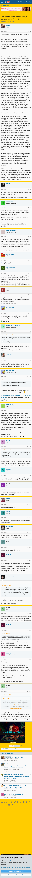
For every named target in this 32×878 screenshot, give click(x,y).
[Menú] (2, 2)
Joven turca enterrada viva (13, 794)
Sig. (17, 745)
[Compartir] (28, 31)
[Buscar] (30, 1)
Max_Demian (7, 758)
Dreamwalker (7, 795)
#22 (30, 613)
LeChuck (6, 780)
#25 (30, 691)
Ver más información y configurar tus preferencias (16, 867)
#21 (30, 582)
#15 (30, 490)
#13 (30, 446)
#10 (30, 360)
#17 (30, 517)
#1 (30, 31)
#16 (30, 504)
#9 (30, 331)
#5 (30, 260)
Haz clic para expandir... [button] (16, 708)
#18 (30, 532)
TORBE (4, 21)
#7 (30, 295)
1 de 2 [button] (11, 745)
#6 (30, 273)
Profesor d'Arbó (8, 769)
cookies (9, 861)
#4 (30, 236)
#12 (30, 410)
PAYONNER (7, 789)
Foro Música (12, 780)
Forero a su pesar (17, 757)
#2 (30, 189)
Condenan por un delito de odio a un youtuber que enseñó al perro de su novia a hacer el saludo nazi (16, 766)
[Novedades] (26, 1)
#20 (30, 560)
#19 (30, 547)
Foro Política (14, 795)
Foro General (14, 758)
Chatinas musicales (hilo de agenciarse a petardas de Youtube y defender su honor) (16, 776)
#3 (30, 208)
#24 (30, 659)
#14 (30, 475)
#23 (30, 630)
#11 (30, 376)
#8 (30, 313)
